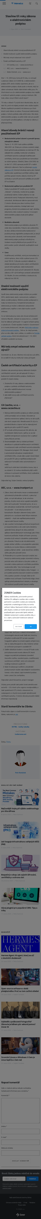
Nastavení (18, 627)
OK (31, 627)
